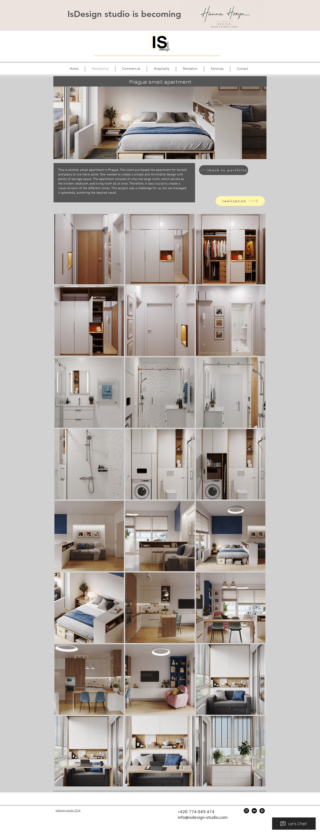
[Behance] (254, 810)
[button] (89, 249)
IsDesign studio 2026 (68, 810)
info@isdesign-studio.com (203, 817)
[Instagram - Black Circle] (246, 810)
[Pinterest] (262, 810)
